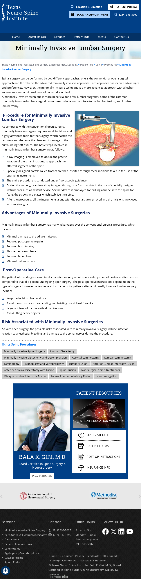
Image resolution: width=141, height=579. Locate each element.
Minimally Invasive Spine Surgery (24, 351)
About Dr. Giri (37, 37)
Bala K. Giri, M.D (42, 456)
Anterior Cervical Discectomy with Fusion (29, 370)
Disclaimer (66, 556)
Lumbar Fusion (78, 363)
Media (102, 37)
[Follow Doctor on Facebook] (105, 535)
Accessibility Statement (93, 560)
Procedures (110, 64)
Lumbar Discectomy (62, 351)
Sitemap (54, 560)
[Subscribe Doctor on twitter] (113, 535)
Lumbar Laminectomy (117, 357)
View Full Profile (42, 476)
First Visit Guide (99, 435)
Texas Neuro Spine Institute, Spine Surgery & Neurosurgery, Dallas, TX (40, 64)
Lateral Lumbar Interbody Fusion (71, 376)
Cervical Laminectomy (85, 357)
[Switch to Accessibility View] (5, 570)
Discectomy (11, 539)
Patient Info (81, 37)
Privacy (79, 556)
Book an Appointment (92, 14)
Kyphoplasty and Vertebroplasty (44, 363)
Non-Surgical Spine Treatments (100, 370)
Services (59, 37)
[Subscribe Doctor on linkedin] (121, 535)
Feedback (93, 556)
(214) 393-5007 (128, 14)
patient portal (126, 7)
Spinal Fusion (67, 370)
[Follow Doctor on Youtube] (129, 535)
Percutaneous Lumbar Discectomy (25, 535)
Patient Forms (98, 446)
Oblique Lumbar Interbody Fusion (25, 376)
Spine (99, 64)
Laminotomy (11, 363)
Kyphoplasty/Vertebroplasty (21, 553)
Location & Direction (89, 7)
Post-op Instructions (103, 457)
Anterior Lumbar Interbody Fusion (114, 363)
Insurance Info (98, 467)
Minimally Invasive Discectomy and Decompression (35, 357)
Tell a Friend (109, 556)
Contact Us (121, 37)
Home (16, 37)
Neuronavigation (107, 376)
